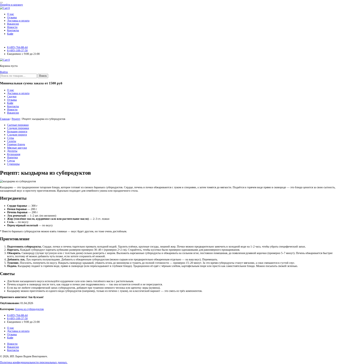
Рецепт (16, 118)
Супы (10, 137)
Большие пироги (17, 131)
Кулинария (13, 154)
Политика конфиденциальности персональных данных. (33, 362)
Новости (12, 109)
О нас (10, 90)
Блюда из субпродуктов (29, 309)
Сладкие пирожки (18, 128)
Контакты (13, 106)
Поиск (43, 75)
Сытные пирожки (18, 124)
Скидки (11, 96)
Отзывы (12, 99)
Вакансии (13, 112)
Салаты (11, 141)
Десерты (12, 150)
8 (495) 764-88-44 (17, 47)
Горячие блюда (16, 144)
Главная (5, 118)
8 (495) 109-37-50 (17, 50)
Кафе (10, 102)
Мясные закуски (17, 147)
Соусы (11, 160)
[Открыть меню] (1, 2)
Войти (4, 72)
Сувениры (13, 163)
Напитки (12, 157)
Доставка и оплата (18, 93)
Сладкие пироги (17, 134)
